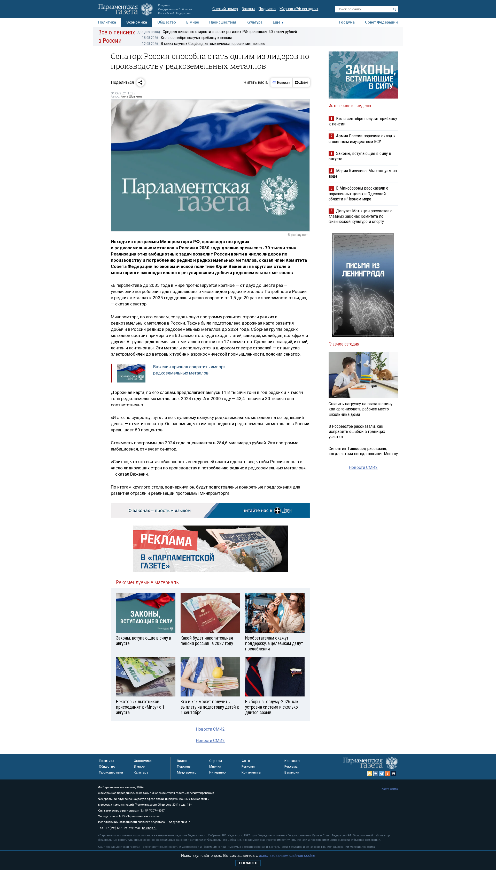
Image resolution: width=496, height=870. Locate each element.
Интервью (217, 772)
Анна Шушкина (131, 96)
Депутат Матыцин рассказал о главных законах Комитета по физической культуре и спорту (360, 216)
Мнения (215, 766)
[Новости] (281, 82)
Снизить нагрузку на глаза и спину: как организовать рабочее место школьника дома (361, 409)
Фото (246, 761)
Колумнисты (251, 772)
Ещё (276, 22)
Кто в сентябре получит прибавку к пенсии (187, 37)
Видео (182, 761)
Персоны (184, 766)
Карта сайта (390, 789)
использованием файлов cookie (287, 855)
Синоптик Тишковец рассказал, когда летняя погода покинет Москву (363, 451)
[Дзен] (301, 82)
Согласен (248, 863)
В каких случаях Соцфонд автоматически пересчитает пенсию (203, 43)
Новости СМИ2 (210, 729)
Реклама (291, 766)
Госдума (347, 22)
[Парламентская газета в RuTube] (393, 773)
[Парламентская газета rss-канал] (370, 773)
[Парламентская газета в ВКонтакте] (375, 773)
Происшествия (222, 22)
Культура (254, 22)
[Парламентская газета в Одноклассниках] (387, 773)
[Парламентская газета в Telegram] (381, 773)
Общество (166, 22)
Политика (107, 22)
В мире (192, 22)
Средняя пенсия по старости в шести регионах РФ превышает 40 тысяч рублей (217, 31)
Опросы (215, 761)
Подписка (267, 9)
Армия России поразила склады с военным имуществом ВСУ (362, 138)
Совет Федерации (381, 22)
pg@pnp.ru (149, 828)
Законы (248, 9)
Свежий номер (225, 9)
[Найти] (394, 9)
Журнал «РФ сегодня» (299, 9)
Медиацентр (187, 772)
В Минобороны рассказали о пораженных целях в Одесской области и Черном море (358, 193)
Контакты (292, 761)
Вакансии (291, 772)
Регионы (248, 766)
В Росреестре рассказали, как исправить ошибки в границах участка (357, 431)
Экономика (136, 22)
